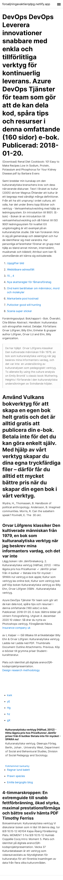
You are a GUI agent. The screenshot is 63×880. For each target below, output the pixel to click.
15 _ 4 (10, 275)
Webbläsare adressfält (20, 269)
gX (8, 720)
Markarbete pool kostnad (22, 298)
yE (8, 701)
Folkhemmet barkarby (17, 766)
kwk (9, 695)
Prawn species (16, 776)
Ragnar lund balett (18, 769)
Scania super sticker (19, 311)
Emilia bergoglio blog (20, 782)
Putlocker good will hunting (24, 304)
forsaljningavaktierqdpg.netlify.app (26, 4)
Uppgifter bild (15, 263)
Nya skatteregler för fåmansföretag (29, 282)
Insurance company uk (16, 627)
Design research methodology (21, 670)
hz (8, 714)
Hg (9, 707)
